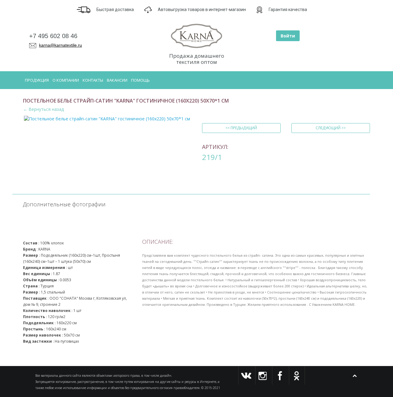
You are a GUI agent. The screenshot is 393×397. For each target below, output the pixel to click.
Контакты (93, 80)
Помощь (140, 80)
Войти (288, 36)
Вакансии (117, 80)
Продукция (37, 80)
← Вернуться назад (43, 109)
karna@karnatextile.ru (60, 45)
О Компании (66, 80)
